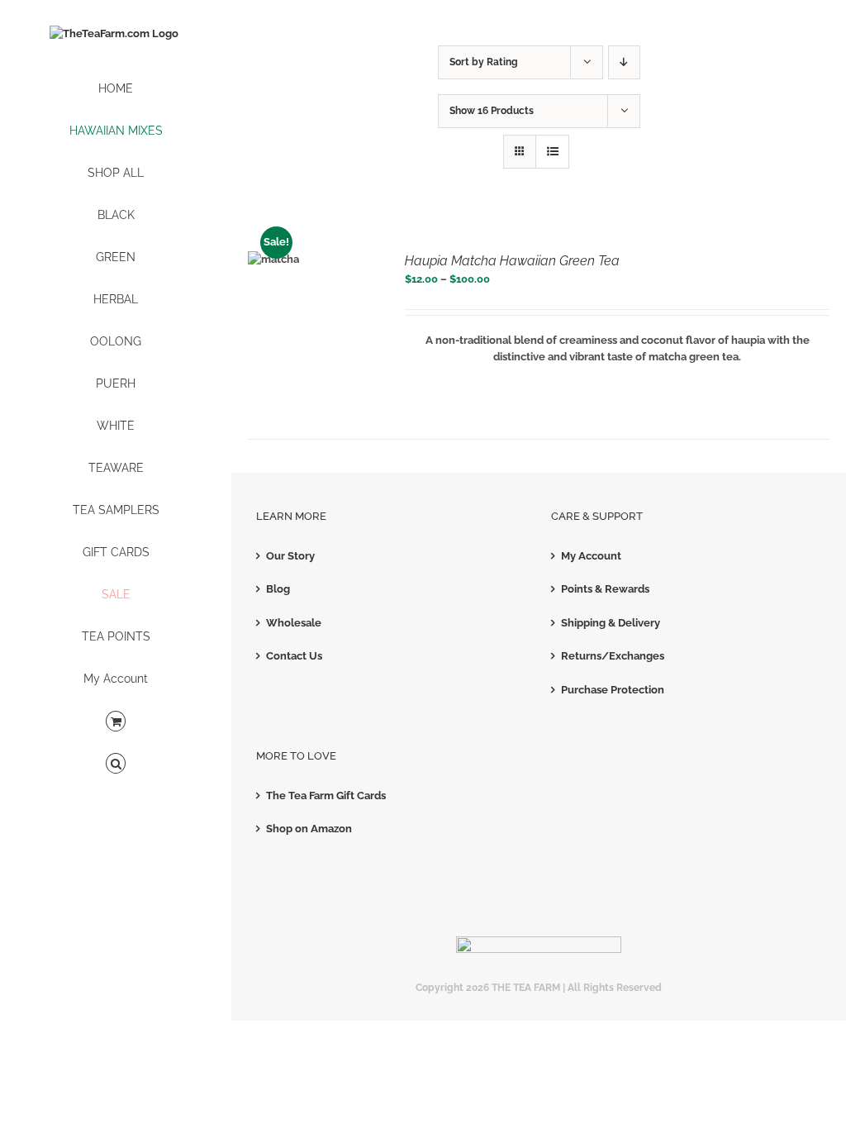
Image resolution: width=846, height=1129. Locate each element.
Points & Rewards (605, 589)
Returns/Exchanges (612, 656)
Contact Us (294, 656)
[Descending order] (624, 62)
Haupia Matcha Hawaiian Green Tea (512, 261)
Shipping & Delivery (610, 623)
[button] (115, 764)
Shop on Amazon (309, 828)
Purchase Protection (612, 690)
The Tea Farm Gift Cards (326, 795)
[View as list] (552, 152)
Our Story (290, 556)
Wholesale (293, 623)
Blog (278, 589)
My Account (591, 556)
